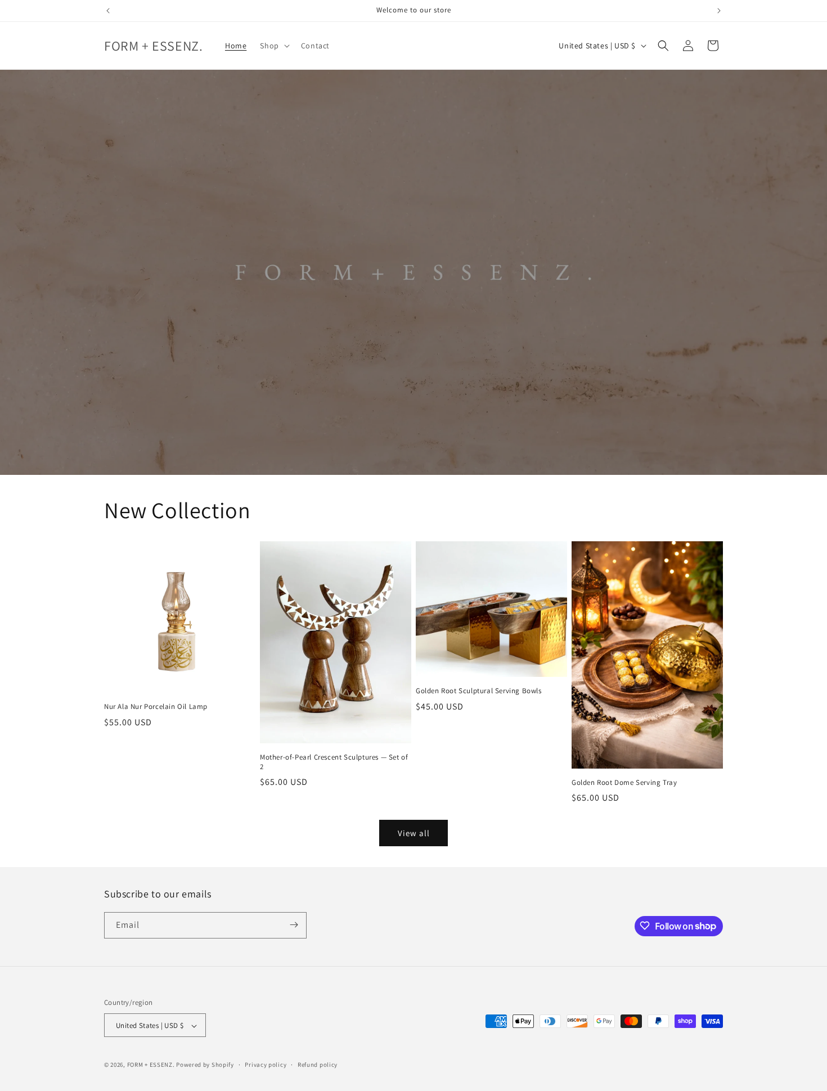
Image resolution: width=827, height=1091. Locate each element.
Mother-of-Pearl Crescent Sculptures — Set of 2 (334, 762)
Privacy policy (265, 1064)
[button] (273, 45)
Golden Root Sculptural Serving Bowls (479, 690)
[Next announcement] (719, 10)
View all (414, 833)
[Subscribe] (293, 925)
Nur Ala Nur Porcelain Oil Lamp (156, 706)
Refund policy (318, 1064)
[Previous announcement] (108, 10)
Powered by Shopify (205, 1065)
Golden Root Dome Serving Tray (624, 782)
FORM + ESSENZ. (151, 1065)
